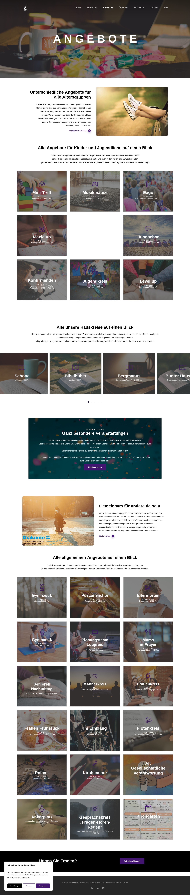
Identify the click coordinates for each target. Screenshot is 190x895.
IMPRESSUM (90, 882)
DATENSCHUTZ (100, 882)
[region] (28, 876)
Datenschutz (25, 877)
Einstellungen (14, 886)
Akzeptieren (43, 886)
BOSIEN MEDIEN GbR (121, 882)
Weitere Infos (104, 536)
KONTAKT (82, 882)
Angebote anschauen (78, 131)
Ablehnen (29, 886)
